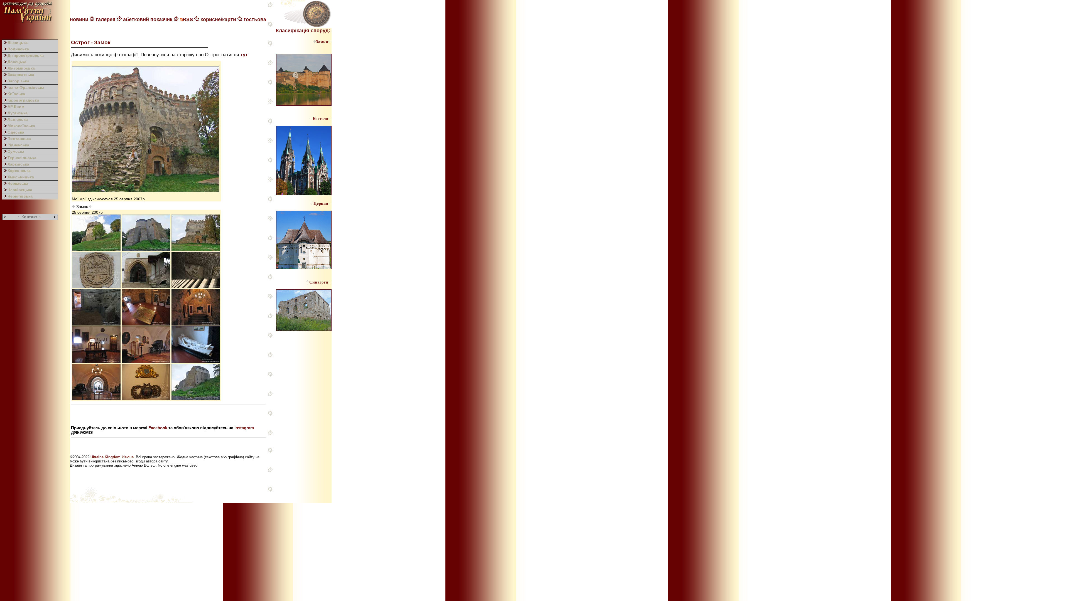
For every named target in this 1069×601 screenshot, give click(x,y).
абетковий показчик (147, 19)
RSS (188, 19)
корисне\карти (218, 19)
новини (79, 19)
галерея (106, 19)
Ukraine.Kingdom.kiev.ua (112, 457)
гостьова (255, 19)
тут (244, 54)
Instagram (244, 427)
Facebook (157, 427)
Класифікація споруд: (303, 30)
